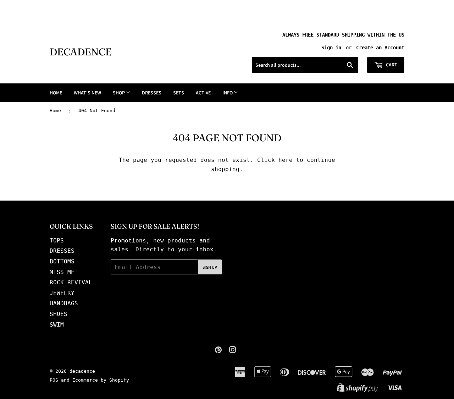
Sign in (331, 47)
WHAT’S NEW (87, 92)
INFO (228, 92)
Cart (391, 64)
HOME (56, 92)
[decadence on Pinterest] (218, 350)
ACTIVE (203, 92)
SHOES (58, 314)
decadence (81, 52)
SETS (178, 92)
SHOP (119, 92)
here (285, 160)
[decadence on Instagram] (232, 350)
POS (54, 380)
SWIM (57, 324)
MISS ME (62, 272)
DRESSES (151, 92)
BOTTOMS (62, 261)
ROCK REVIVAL (71, 282)
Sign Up (210, 267)
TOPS (57, 240)
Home (55, 110)
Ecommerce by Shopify (100, 380)
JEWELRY (62, 293)
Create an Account (380, 47)
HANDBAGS (64, 303)
